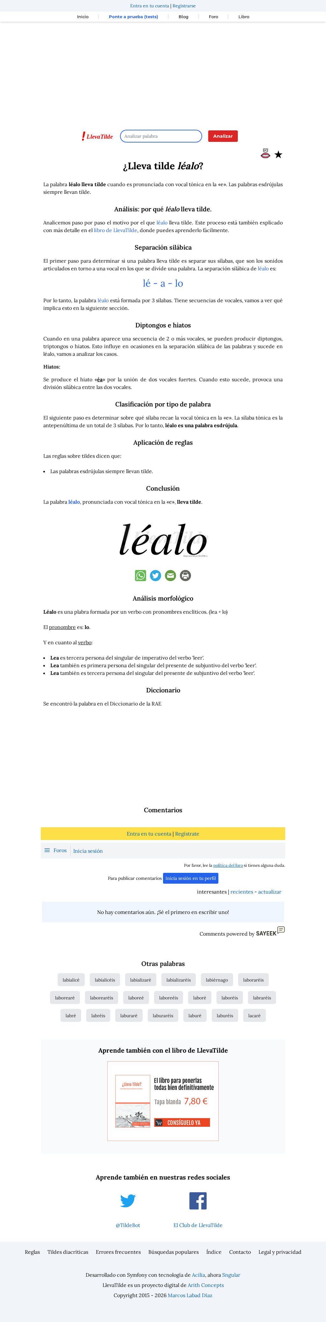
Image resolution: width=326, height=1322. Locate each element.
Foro (213, 16)
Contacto (240, 1252)
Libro (243, 16)
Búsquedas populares (173, 1252)
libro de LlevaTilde (115, 230)
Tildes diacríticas (67, 1252)
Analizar (223, 136)
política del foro (228, 865)
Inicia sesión (88, 851)
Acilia (198, 1275)
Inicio (83, 16)
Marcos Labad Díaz (190, 1295)
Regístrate (187, 833)
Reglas (32, 1252)
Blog (183, 16)
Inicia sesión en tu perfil (191, 878)
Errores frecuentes (118, 1252)
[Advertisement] (163, 72)
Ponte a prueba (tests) (133, 16)
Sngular (231, 1275)
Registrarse (184, 6)
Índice (214, 1252)
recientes (241, 891)
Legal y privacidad (280, 1252)
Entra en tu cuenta (149, 6)
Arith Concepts (206, 1285)
